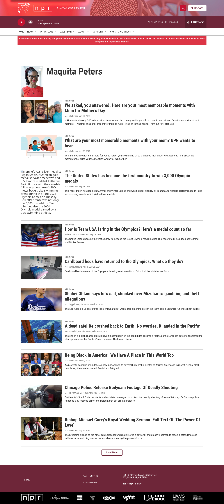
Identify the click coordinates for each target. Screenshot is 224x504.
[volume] (30, 22)
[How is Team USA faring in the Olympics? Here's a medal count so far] (41, 235)
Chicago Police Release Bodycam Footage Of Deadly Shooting (121, 387)
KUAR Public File (90, 476)
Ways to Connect (120, 32)
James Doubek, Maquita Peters (78, 331)
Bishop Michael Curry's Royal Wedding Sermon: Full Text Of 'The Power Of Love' (132, 422)
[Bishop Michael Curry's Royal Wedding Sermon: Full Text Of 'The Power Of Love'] (41, 428)
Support (97, 32)
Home (21, 32)
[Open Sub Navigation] (36, 32)
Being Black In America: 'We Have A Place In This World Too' (119, 355)
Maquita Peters (71, 116)
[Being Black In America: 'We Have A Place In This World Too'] (41, 364)
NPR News (69, 101)
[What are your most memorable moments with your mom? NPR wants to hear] (41, 146)
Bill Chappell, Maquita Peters (77, 304)
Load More (112, 452)
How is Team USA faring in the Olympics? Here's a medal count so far (128, 229)
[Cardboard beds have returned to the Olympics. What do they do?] (41, 267)
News (30, 32)
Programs (46, 32)
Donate (198, 8)
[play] (21, 22)
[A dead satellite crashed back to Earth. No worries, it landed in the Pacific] (41, 331)
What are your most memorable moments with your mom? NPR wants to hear (130, 143)
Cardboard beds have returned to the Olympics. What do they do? (124, 261)
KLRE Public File (90, 483)
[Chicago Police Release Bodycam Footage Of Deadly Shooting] (41, 396)
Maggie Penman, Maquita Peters (79, 393)
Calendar (66, 32)
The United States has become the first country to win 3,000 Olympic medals (127, 178)
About (82, 32)
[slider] (35, 22)
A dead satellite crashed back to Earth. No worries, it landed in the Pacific (132, 326)
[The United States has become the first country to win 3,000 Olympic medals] (41, 192)
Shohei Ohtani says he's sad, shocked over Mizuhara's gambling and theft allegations (132, 296)
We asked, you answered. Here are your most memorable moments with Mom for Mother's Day (130, 108)
